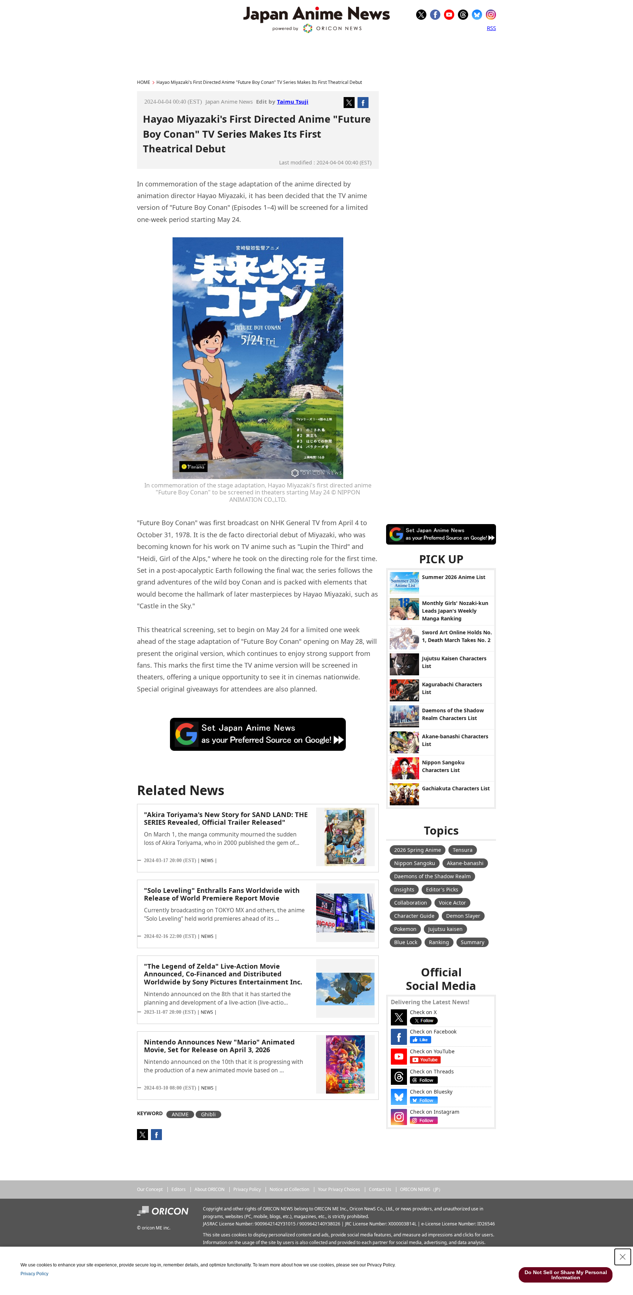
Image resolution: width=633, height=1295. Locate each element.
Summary (472, 942)
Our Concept (150, 1189)
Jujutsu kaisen (445, 928)
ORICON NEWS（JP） (421, 1189)
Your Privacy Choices (339, 1189)
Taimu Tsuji (292, 101)
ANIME (180, 1114)
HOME (143, 82)
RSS (491, 27)
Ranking (439, 942)
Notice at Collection (289, 1189)
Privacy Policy (247, 1189)
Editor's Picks (442, 889)
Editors (178, 1189)
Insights (404, 889)
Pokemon (405, 928)
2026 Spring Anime (417, 849)
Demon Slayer (463, 915)
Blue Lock (405, 942)
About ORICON (210, 1189)
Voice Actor (452, 902)
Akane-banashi (465, 863)
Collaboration (410, 902)
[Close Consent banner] (623, 1257)
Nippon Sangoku (414, 863)
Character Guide (414, 915)
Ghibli (208, 1114)
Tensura (463, 849)
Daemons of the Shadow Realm (432, 876)
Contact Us (380, 1189)
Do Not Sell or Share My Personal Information (566, 1274)
